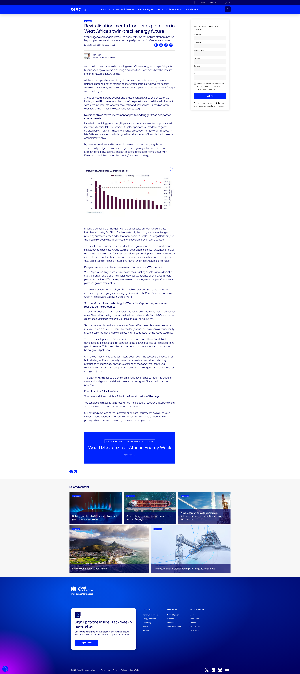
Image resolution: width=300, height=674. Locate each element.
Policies (124, 670)
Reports (146, 630)
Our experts (194, 630)
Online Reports (174, 9)
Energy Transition (149, 619)
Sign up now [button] (86, 642)
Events (160, 9)
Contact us (201, 2)
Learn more (128, 455)
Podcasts (170, 622)
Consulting (147, 622)
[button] (228, 9)
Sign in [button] (227, 2)
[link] (150, 590)
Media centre (195, 619)
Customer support (174, 626)
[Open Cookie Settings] (5, 669)
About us (193, 615)
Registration (214, 2)
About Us (105, 9)
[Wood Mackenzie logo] (79, 9)
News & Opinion (173, 615)
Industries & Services (123, 9)
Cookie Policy (134, 670)
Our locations (195, 626)
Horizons (170, 619)
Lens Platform (191, 9)
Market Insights (145, 9)
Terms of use (105, 670)
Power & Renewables (151, 615)
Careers (193, 622)
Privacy (115, 670)
